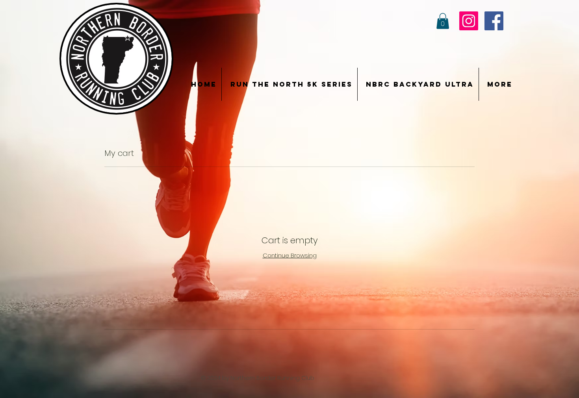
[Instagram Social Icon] (468, 20)
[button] (442, 21)
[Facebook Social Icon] (493, 20)
